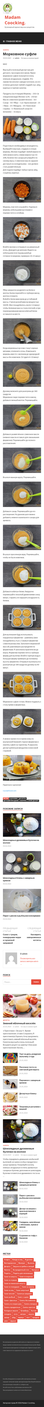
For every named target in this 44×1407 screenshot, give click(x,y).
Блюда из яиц (17, 1260)
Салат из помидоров (11, 1287)
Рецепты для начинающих (23, 1273)
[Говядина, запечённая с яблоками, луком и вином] (10, 1230)
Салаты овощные (30, 1304)
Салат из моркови (26, 1277)
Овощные (35, 1270)
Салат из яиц (9, 1290)
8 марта (7, 1260)
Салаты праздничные (12, 1307)
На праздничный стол (21, 1270)
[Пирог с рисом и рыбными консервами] (22, 913)
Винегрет (21, 1263)
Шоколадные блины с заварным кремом (29, 1183)
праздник (35, 1317)
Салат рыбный (9, 1297)
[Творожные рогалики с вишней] (10, 1115)
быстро (34, 1311)
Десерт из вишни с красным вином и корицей (27, 1211)
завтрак (23, 801)
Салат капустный (22, 1290)
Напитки (7, 1270)
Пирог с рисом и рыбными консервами (21, 915)
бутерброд (25, 1311)
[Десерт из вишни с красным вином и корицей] (10, 1217)
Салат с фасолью (10, 1300)
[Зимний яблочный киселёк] (22, 1018)
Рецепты (7, 1273)
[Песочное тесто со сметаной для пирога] (10, 1075)
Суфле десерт (33, 801)
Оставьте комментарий (29, 58)
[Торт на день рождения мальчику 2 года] (10, 1062)
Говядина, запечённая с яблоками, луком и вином (29, 1224)
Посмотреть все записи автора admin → (29, 961)
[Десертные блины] (10, 1102)
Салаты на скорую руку (13, 1304)
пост (28, 1317)
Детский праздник (11, 801)
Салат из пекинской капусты (14, 1283)
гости (16, 1314)
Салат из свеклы (28, 1287)
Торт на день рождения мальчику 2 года (30, 1055)
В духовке (14, 798)
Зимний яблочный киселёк (19, 1023)
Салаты (6, 50)
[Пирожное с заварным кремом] (10, 1088)
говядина (7, 1314)
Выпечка (31, 1263)
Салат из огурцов (10, 1280)
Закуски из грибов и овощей (23, 1266)
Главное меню (14, 41)
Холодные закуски (11, 1311)
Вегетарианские (10, 1263)
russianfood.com (9, 790)
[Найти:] (22, 982)
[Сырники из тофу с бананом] (10, 1244)
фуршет (13, 1321)
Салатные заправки (24, 1294)
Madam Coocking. (15, 20)
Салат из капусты (10, 1277)
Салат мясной (9, 1294)
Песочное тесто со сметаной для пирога (29, 1068)
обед (13, 1317)
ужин (6, 1321)
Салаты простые (29, 1307)
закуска (31, 1314)
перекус (21, 1317)
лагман (6, 1317)
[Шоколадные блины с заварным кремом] (22, 875)
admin (17, 58)
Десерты (22, 798)
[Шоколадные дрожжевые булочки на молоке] (22, 837)
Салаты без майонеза (27, 1300)
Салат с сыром (23, 1297)
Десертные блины (27, 1093)
